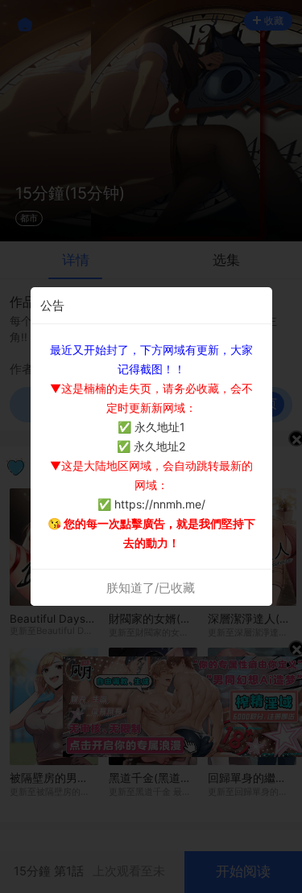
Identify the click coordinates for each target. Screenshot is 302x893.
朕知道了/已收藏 (150, 587)
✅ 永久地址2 (151, 446)
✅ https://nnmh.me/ (151, 504)
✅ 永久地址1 (151, 427)
